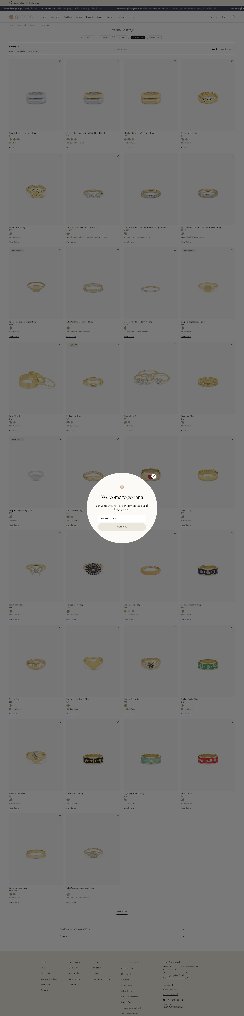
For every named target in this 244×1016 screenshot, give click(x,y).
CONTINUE (122, 527)
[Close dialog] (153, 476)
